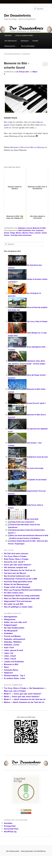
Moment (25, 233)
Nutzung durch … (11, 46)
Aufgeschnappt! (10, 625)
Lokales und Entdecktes (14, 661)
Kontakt (35, 40)
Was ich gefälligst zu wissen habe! (18, 606)
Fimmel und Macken (12, 636)
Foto (33, 230)
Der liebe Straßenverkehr (14, 627)
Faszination (26, 230)
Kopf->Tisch (9, 647)
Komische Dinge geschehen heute (18, 581)
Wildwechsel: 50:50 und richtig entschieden (22, 595)
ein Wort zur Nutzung (35, 147)
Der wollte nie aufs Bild (13, 604)
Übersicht (8, 35)
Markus (7, 702)
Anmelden (8, 823)
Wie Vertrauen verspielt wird (15, 567)
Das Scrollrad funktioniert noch (17, 576)
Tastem (7, 235)
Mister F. (7, 693)
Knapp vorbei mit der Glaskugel (17, 587)
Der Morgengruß (10, 630)
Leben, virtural (10, 658)
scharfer (37, 233)
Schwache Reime (11, 670)
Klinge (12, 233)
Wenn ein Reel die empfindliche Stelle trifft (21, 598)
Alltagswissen (9, 619)
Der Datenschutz (11, 40)
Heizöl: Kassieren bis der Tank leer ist (19, 570)
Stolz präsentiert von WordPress (33, 851)
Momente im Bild (39, 228)
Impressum (25, 40)
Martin (6, 696)
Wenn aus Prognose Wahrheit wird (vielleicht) (23, 590)
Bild (20, 230)
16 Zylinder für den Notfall (36, 479)
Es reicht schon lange (35, 468)
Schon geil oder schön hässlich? (17, 564)
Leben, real (8, 653)
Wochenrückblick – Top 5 (14, 675)
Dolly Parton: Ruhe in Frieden (16, 559)
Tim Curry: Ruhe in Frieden (37, 321)
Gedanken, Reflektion (13, 642)
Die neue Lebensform (26, 522)
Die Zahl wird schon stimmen (16, 553)
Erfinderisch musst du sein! (37, 457)
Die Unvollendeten (28, 46)
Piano (31, 233)
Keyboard (39, 230)
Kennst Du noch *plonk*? (36, 403)
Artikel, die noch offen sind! (15, 622)
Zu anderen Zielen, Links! (14, 678)
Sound (44, 233)
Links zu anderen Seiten (24, 35)
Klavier (6, 233)
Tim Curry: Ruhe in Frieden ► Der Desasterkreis (24, 688)
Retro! (6, 667)
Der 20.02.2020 (32, 519)
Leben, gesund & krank (13, 650)
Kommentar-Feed (11, 828)
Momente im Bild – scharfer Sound (16, 65)
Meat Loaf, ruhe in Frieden (15, 691)
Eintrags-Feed (9, 826)
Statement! (8, 672)
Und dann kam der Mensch (15, 573)
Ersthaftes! (8, 633)
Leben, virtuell (10, 655)
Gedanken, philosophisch (14, 639)
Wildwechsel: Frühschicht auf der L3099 (20, 578)
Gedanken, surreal (25, 228)
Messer (19, 233)
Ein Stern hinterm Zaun (13, 592)
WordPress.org (10, 831)
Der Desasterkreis (17, 15)
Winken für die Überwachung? (16, 584)
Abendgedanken (10, 616)
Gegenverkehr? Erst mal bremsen (18, 601)
